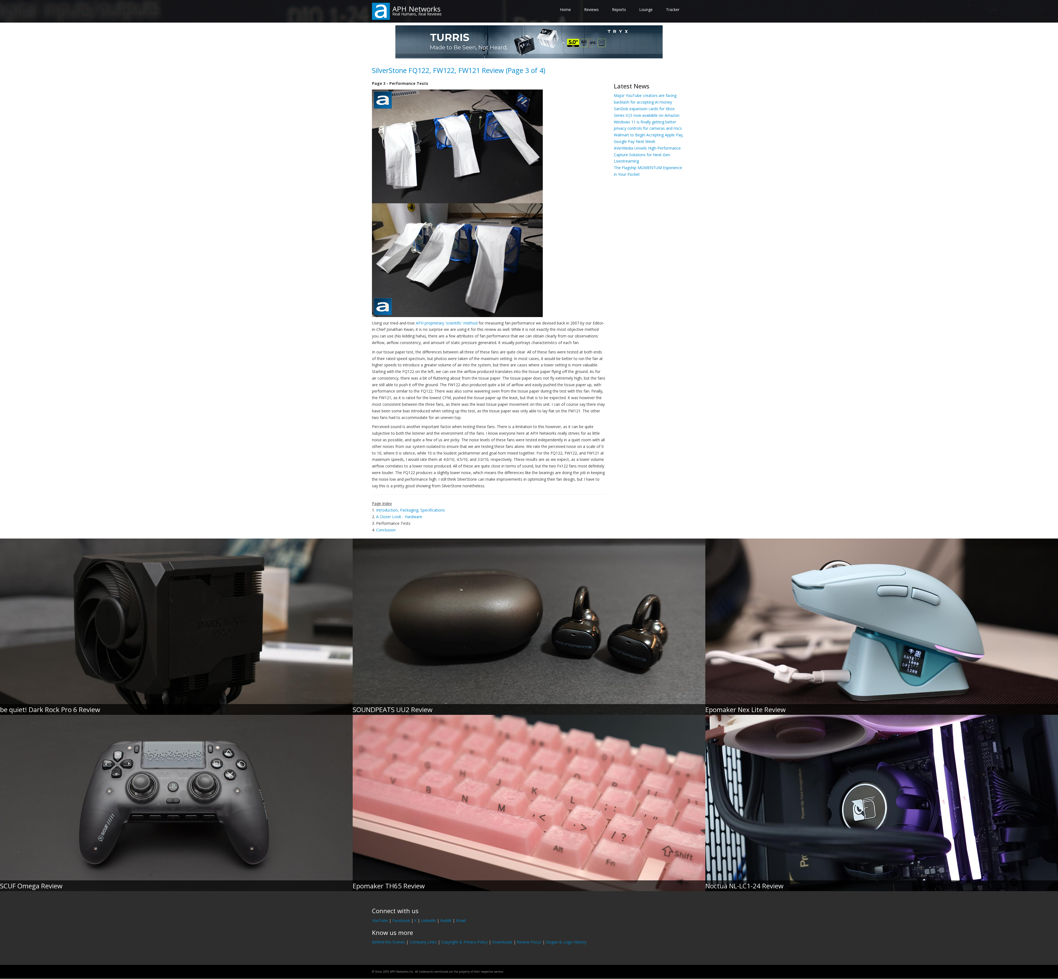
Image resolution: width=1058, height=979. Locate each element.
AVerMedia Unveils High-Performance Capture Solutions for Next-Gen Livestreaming (647, 154)
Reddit (446, 920)
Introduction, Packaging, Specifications (410, 510)
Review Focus (529, 942)
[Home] (381, 10)
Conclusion (386, 529)
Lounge (646, 9)
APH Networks (416, 9)
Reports (619, 9)
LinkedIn (428, 920)
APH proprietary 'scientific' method (446, 323)
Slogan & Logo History (566, 942)
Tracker (672, 9)
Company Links (423, 942)
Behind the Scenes (388, 942)
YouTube (380, 920)
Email (461, 920)
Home (565, 9)
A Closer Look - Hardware (399, 516)
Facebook (401, 920)
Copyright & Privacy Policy (464, 942)
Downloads (502, 942)
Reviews (591, 9)
